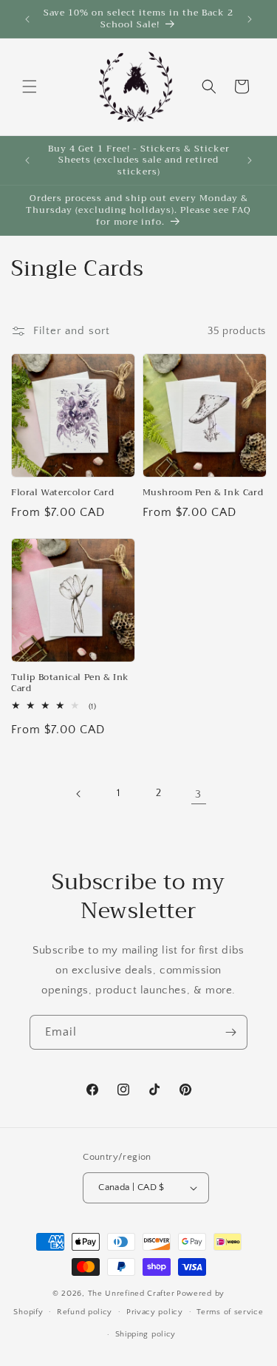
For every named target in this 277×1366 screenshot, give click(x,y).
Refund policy (84, 1312)
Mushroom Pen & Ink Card (203, 493)
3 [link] (198, 794)
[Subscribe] (230, 1032)
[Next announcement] (249, 19)
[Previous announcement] (27, 19)
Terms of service (229, 1312)
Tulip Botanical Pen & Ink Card (70, 683)
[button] (29, 86)
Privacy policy (154, 1312)
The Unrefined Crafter (131, 1293)
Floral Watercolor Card (62, 493)
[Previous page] (79, 794)
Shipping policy (146, 1334)
